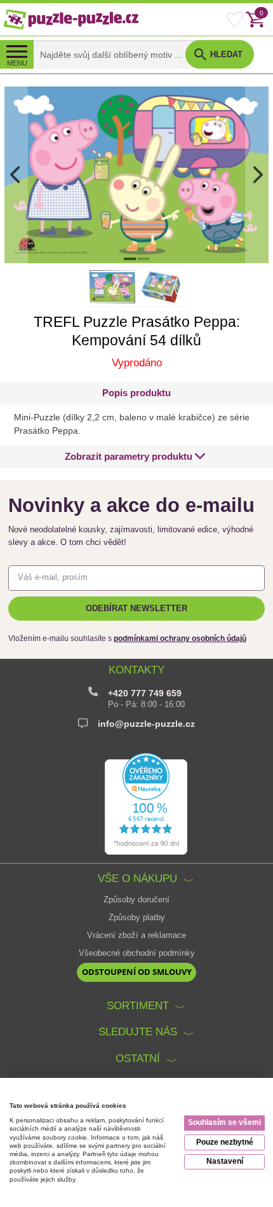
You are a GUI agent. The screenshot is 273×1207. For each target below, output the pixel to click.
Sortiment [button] (138, 1006)
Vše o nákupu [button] (137, 878)
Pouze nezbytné (224, 1142)
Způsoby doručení (136, 899)
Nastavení (224, 1161)
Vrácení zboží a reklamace (136, 935)
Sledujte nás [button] (137, 1032)
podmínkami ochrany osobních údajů (180, 638)
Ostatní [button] (138, 1058)
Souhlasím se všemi (224, 1122)
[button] (135, 457)
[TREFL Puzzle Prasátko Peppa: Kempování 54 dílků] (136, 174)
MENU (17, 63)
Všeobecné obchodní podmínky (137, 953)
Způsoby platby (137, 917)
